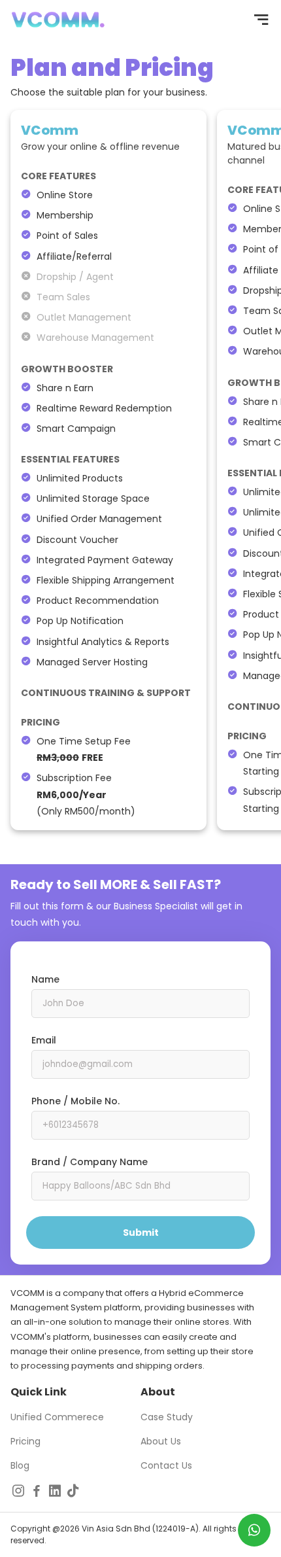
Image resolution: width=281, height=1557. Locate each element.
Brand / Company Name (89, 1161)
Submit (141, 1232)
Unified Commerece (57, 1417)
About (157, 1391)
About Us (160, 1441)
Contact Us (166, 1465)
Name (45, 979)
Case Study (166, 1417)
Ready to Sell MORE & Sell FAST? (115, 884)
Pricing (25, 1441)
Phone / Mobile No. (75, 1101)
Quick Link (38, 1391)
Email (43, 1040)
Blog (19, 1465)
